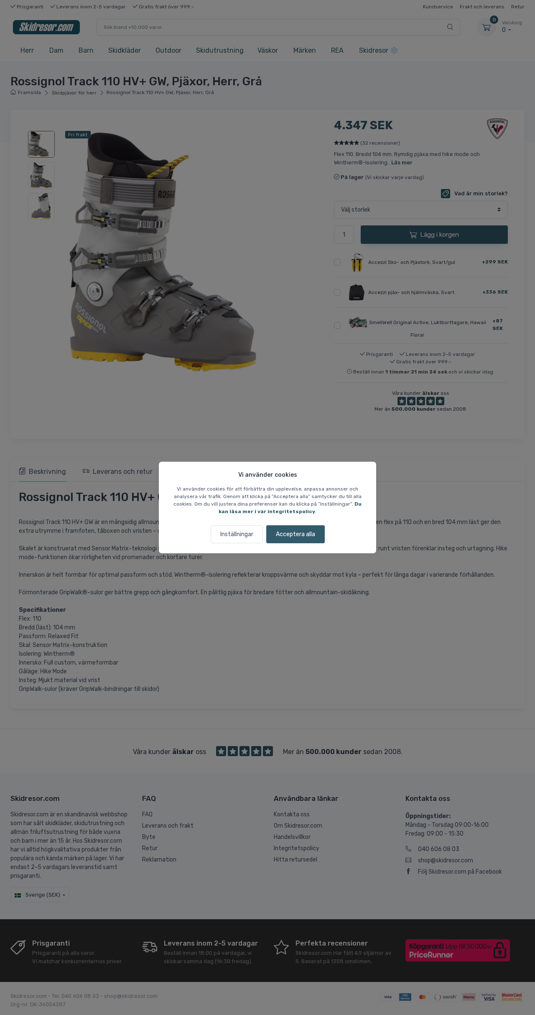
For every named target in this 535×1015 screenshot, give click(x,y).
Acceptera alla (295, 534)
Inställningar (236, 534)
